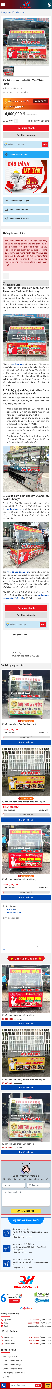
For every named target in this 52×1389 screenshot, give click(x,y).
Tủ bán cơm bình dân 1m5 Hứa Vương (19, 879)
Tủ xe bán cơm (18, 12)
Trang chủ (5, 12)
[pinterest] (24, 1308)
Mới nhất (11, 909)
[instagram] (27, 1308)
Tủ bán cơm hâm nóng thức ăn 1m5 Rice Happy (23, 802)
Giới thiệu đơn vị (10, 1356)
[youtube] (30, 1308)
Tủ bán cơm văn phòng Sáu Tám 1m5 (19, 724)
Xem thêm (14, 1301)
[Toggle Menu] (3, 4)
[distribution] (49, 4)
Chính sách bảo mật (12, 1364)
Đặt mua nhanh (26, 128)
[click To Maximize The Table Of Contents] (6, 276)
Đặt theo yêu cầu (26, 135)
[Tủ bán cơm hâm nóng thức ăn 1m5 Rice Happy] (26, 772)
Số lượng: (8, 121)
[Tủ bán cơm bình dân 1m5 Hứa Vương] (26, 849)
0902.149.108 (33, 1337)
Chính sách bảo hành (12, 1360)
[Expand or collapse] (4, 282)
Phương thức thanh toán (14, 1373)
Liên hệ (6, 1377)
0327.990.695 (33, 1323)
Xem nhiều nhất (14, 912)
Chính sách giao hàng (12, 1369)
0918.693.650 (33, 1344)
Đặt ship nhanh (26, 742)
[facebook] (21, 1308)
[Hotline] (3, 1385)
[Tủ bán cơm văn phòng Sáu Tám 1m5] (26, 694)
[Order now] (48, 1385)
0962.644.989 (33, 1340)
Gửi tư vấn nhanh (26, 1211)
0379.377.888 (33, 1320)
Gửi (45, 144)
